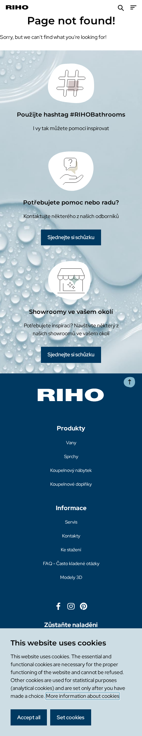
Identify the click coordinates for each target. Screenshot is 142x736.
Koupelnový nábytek (71, 470)
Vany (71, 443)
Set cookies (70, 717)
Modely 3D (71, 577)
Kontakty (71, 536)
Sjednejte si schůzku (71, 237)
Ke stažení (71, 550)
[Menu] (133, 8)
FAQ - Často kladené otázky (71, 563)
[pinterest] (83, 605)
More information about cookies (82, 696)
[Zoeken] (121, 8)
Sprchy (71, 456)
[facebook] (58, 605)
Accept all (28, 717)
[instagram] (71, 605)
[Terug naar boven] (129, 382)
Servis (71, 522)
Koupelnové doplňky (71, 484)
